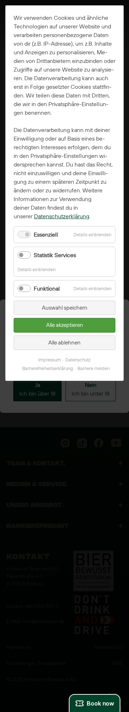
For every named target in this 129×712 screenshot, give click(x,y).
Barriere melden (93, 368)
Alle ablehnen (64, 342)
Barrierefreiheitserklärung (47, 368)
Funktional (47, 288)
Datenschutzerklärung (61, 216)
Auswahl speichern (64, 307)
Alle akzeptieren (64, 325)
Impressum (49, 360)
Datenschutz (78, 360)
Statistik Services (55, 255)
